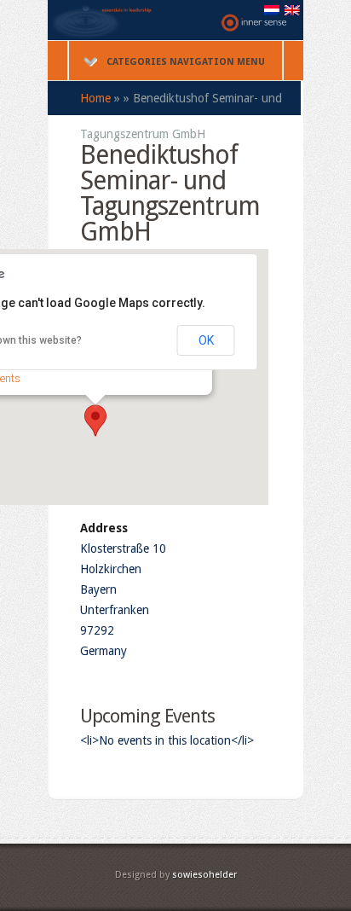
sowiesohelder (204, 874)
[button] (95, 420)
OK (206, 340)
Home (95, 98)
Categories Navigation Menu (185, 61)
